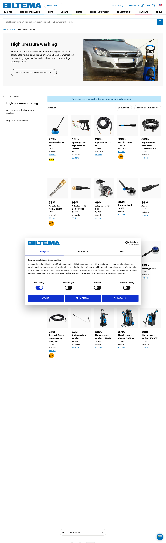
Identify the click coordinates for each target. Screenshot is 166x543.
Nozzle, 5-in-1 (125, 142)
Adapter (145, 205)
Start (4, 30)
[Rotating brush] (127, 188)
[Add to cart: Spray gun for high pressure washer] (82, 164)
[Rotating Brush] (150, 251)
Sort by (146, 108)
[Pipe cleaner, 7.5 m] (104, 125)
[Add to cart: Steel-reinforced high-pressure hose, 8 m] (59, 364)
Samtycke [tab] (44, 251)
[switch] (68, 288)
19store (75, 347)
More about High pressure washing (31, 72)
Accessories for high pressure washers (20, 111)
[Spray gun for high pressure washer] (81, 125)
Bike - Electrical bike (30, 12)
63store (121, 151)
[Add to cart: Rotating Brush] (152, 284)
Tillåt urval (83, 298)
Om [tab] (121, 251)
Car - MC (8, 12)
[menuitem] (8, 12)
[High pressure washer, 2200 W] (104, 318)
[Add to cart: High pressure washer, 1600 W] (152, 354)
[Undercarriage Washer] (81, 318)
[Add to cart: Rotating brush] (129, 221)
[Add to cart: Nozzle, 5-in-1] (129, 165)
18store (144, 277)
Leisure (64, 12)
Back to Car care (12, 96)
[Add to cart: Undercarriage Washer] (82, 354)
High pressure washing (22, 103)
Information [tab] (83, 251)
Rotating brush (125, 205)
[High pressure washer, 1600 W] (150, 318)
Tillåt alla (120, 298)
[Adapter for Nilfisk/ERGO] (57, 188)
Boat (50, 12)
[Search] (160, 22)
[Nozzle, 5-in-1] (127, 125)
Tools (159, 12)
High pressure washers (17, 120)
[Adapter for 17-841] (104, 188)
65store (52, 154)
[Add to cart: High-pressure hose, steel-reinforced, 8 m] (152, 164)
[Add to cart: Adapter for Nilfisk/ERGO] (59, 232)
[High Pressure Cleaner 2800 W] (127, 318)
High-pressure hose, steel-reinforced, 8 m (148, 145)
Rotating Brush (148, 268)
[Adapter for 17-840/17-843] (81, 188)
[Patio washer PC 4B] (57, 125)
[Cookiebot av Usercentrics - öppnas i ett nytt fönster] (127, 243)
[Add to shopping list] (52, 168)
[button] (161, 5)
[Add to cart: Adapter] (152, 222)
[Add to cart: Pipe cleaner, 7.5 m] (106, 161)
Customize (125, 108)
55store (144, 347)
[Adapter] (150, 188)
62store (52, 218)
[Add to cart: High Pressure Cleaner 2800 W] (129, 354)
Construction (124, 12)
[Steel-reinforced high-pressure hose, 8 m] (57, 318)
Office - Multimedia (99, 12)
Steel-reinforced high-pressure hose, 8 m (56, 338)
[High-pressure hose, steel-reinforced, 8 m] (150, 125)
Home (79, 12)
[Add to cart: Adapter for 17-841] (106, 225)
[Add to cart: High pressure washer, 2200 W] (106, 354)
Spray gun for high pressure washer (79, 145)
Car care (143, 12)
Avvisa (45, 298)
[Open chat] (160, 537)
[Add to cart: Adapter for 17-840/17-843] (82, 225)
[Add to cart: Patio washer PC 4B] (59, 168)
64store (98, 218)
